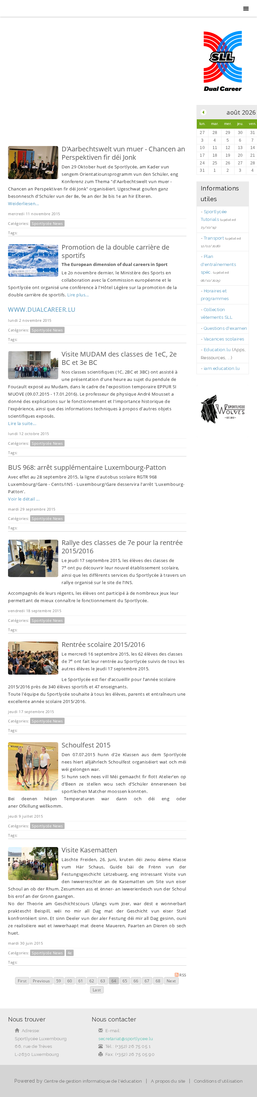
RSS (182, 974)
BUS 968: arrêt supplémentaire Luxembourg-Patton (87, 467)
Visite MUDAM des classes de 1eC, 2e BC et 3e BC (119, 358)
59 (58, 981)
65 (124, 981)
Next (171, 981)
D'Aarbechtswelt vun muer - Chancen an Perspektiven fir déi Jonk (123, 153)
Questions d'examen (225, 328)
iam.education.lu (222, 368)
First (22, 981)
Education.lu (217, 349)
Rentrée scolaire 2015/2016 (103, 644)
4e (70, 952)
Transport (214, 238)
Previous (41, 981)
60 (69, 981)
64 (113, 981)
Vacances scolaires (224, 338)
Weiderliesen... (23, 203)
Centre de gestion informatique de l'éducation (93, 1081)
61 (80, 981)
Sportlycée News (47, 223)
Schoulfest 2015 (86, 744)
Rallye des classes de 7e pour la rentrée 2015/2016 (122, 546)
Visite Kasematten (89, 849)
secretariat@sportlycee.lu (125, 1038)
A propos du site (168, 1081)
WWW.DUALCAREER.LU (42, 309)
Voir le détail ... (23, 499)
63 (102, 981)
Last (97, 990)
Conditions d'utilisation (218, 1081)
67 (147, 981)
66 (136, 981)
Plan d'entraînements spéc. (218, 264)
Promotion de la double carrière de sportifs (115, 251)
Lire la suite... (22, 423)
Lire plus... (78, 295)
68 (158, 981)
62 (91, 981)
